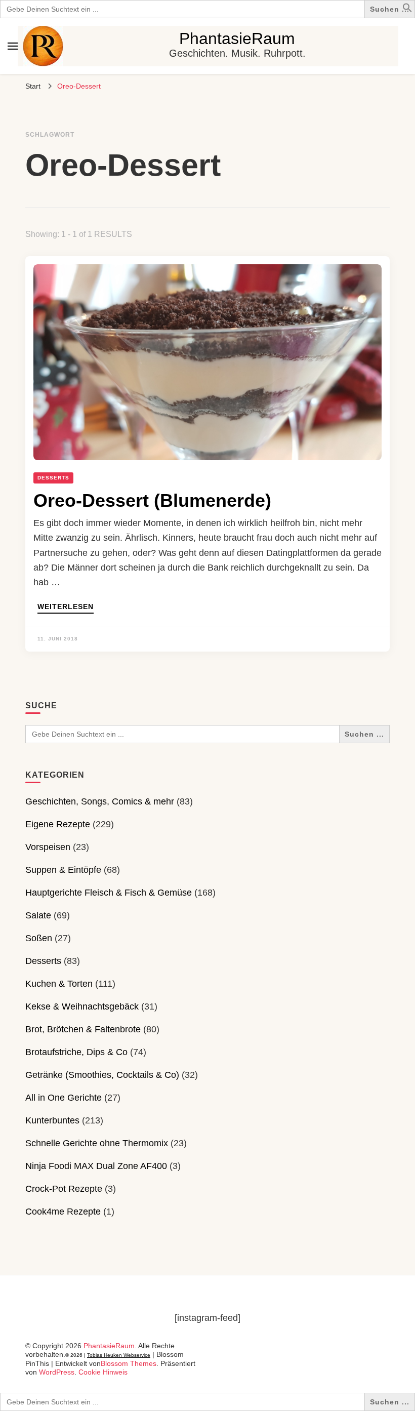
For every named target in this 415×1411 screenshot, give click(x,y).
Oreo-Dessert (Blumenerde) (152, 500)
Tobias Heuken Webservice (118, 1355)
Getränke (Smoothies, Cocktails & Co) (102, 1075)
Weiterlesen (65, 607)
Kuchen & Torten (59, 984)
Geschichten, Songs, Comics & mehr (99, 801)
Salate (38, 915)
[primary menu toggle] (13, 46)
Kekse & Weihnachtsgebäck (82, 1006)
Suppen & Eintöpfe (63, 870)
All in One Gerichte (63, 1098)
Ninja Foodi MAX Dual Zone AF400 (96, 1166)
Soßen (38, 938)
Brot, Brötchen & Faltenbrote (83, 1029)
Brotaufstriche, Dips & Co (76, 1052)
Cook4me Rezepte (63, 1211)
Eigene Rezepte (57, 824)
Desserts (53, 477)
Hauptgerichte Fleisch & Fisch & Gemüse (108, 893)
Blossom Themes (128, 1363)
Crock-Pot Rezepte (63, 1189)
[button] (407, 10)
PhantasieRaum (237, 38)
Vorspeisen (47, 847)
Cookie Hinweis (103, 1372)
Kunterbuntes (52, 1120)
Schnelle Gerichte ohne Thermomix (96, 1143)
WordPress (56, 1372)
